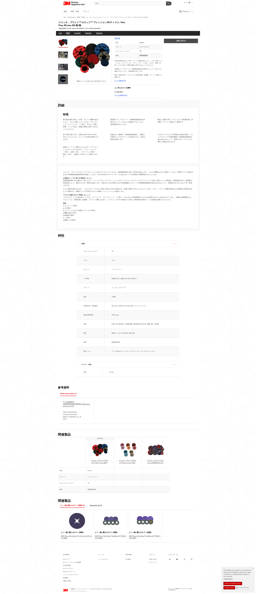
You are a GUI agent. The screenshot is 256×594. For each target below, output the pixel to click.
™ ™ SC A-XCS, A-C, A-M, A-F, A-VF (76, 404)
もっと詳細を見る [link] (120, 81)
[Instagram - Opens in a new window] (191, 559)
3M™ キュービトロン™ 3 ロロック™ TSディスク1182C (110, 537)
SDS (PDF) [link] (119, 92)
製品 (65, 11)
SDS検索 (128, 559)
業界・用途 (75, 11)
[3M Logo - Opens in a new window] (74, 3)
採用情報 (65, 578)
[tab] (68, 394)
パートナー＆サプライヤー (71, 574)
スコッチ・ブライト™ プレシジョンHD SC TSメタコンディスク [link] (155, 462)
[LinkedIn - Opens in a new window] (169, 559)
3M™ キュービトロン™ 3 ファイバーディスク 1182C (76, 537)
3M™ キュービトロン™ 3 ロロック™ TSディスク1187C (144, 537)
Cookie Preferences (107, 589)
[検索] (169, 3)
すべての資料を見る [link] (121, 95)
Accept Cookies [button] (229, 587)
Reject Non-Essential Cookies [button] (232, 583)
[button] (242, 587)
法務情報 (72, 589)
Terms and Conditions (95, 589)
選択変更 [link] (117, 38)
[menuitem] (60, 33)
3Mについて (66, 559)
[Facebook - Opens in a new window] (184, 559)
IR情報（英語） (67, 581)
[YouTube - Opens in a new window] (177, 559)
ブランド (86, 11)
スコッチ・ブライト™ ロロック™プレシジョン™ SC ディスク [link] (128, 462)
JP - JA (186, 2)
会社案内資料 (67, 565)
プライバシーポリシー (82, 589)
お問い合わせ (153, 559)
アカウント (186, 11)
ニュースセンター (103, 559)
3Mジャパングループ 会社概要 (72, 562)
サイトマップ (153, 562)
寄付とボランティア (69, 571)
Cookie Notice (228, 579)
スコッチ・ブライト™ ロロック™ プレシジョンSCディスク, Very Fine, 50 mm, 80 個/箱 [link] (100, 462)
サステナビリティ (68, 568)
